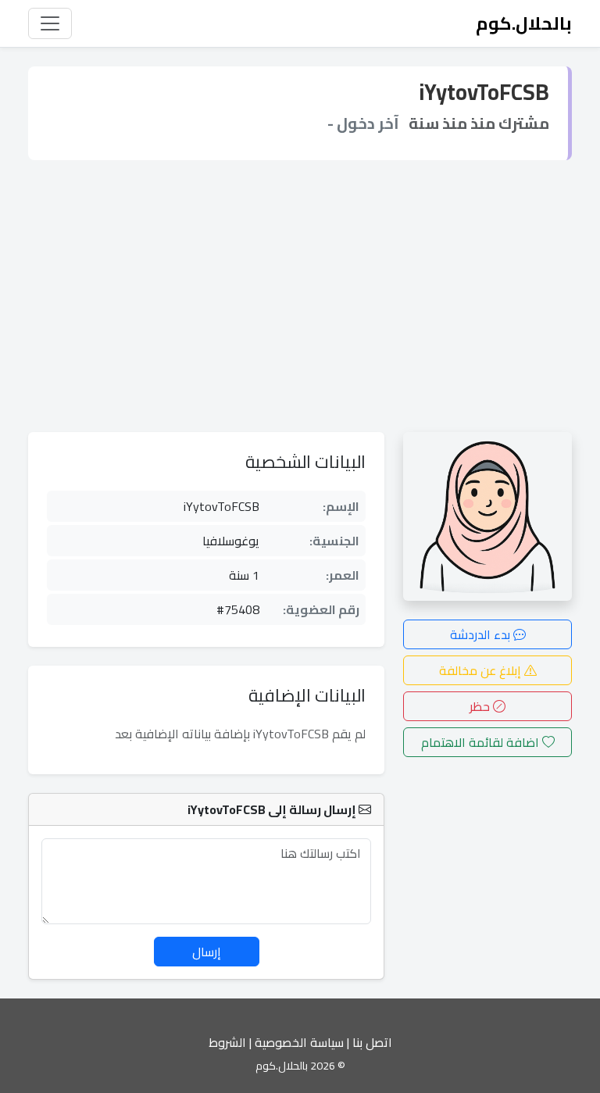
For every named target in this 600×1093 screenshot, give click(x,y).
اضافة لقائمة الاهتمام (481, 742)
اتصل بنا (372, 1042)
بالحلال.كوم (524, 23)
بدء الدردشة (481, 634)
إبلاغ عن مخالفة (481, 670)
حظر (481, 706)
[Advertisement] (300, 296)
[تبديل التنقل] (50, 23)
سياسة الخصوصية (299, 1042)
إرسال (206, 951)
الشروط (227, 1042)
